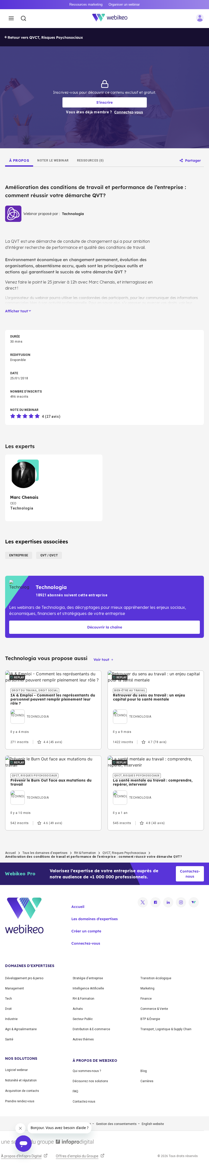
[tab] (19, 160)
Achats (78, 1009)
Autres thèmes (83, 1039)
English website (153, 1124)
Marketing (147, 988)
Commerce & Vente (154, 1009)
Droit (8, 1009)
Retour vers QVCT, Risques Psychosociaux (45, 37)
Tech (8, 998)
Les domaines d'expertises (94, 919)
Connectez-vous (85, 943)
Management (14, 988)
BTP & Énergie (150, 1019)
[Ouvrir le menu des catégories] (11, 18)
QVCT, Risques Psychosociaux (124, 853)
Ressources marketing (85, 4)
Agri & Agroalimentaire (21, 1029)
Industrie (11, 1019)
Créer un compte (86, 931)
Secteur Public (83, 1019)
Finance (146, 998)
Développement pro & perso (24, 978)
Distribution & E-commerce (91, 1029)
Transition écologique (155, 978)
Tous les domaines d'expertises (45, 853)
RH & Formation (85, 853)
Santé (9, 1039)
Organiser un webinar (124, 4)
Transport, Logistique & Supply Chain (165, 1029)
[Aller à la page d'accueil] (112, 18)
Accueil (10, 853)
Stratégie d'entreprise (88, 978)
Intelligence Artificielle (88, 988)
